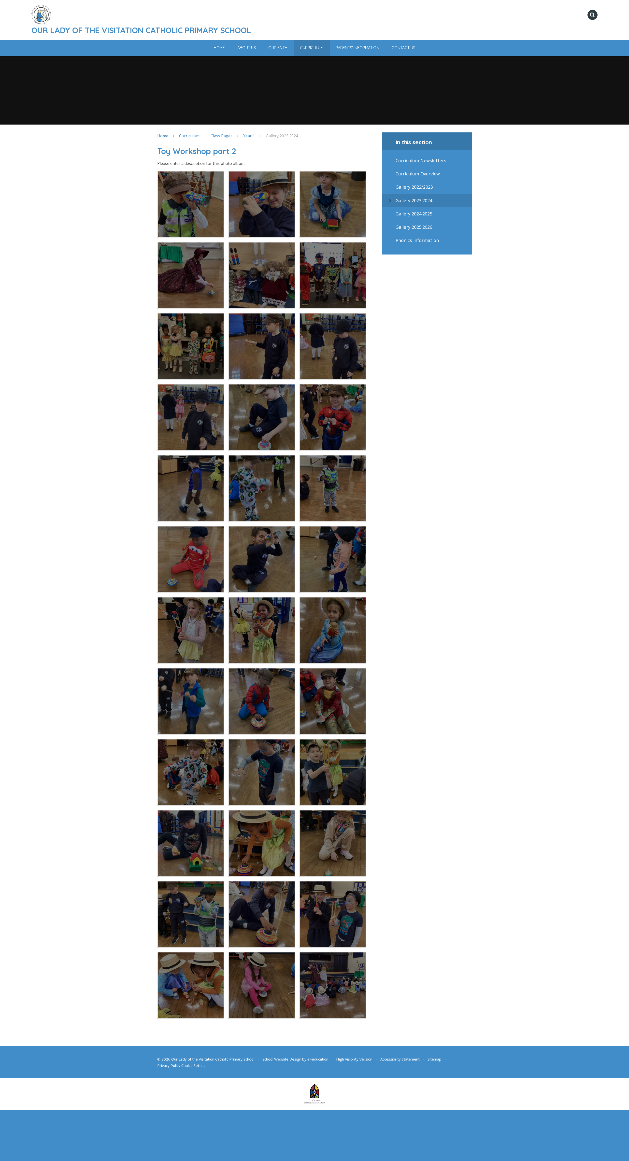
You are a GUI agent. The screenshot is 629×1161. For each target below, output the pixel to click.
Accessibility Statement (400, 1059)
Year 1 (249, 136)
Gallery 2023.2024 (282, 136)
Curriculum (189, 136)
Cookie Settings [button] (194, 1065)
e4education (317, 1059)
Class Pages (221, 136)
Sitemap (434, 1059)
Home (162, 136)
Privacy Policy (168, 1065)
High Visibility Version (354, 1059)
